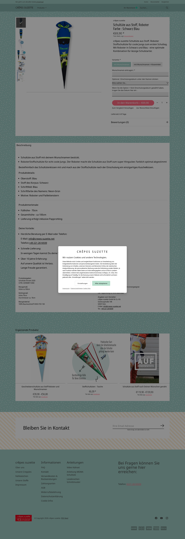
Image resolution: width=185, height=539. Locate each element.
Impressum (66, 288)
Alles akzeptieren (101, 283)
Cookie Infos (86, 288)
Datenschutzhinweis (77, 288)
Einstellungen (83, 283)
